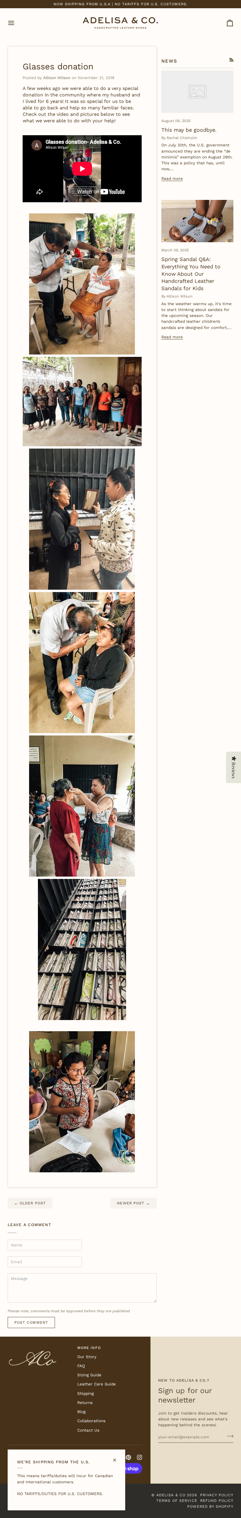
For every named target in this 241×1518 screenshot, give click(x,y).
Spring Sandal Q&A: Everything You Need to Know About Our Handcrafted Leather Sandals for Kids (190, 273)
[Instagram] (139, 1457)
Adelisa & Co (171, 1495)
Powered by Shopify (210, 1506)
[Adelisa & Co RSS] (232, 60)
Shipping (85, 1393)
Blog (81, 1411)
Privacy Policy (217, 1495)
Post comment (31, 1322)
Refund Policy (217, 1500)
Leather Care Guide (96, 1384)
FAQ (81, 1365)
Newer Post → (133, 1203)
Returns (85, 1402)
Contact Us (88, 1430)
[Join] (228, 1436)
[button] (40, 1346)
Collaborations (91, 1420)
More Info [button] (89, 1347)
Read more (172, 178)
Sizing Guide (89, 1374)
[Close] (117, 1458)
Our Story (86, 1356)
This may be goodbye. (189, 130)
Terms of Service (176, 1500)
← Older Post (30, 1203)
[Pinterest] (128, 1457)
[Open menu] (16, 23)
